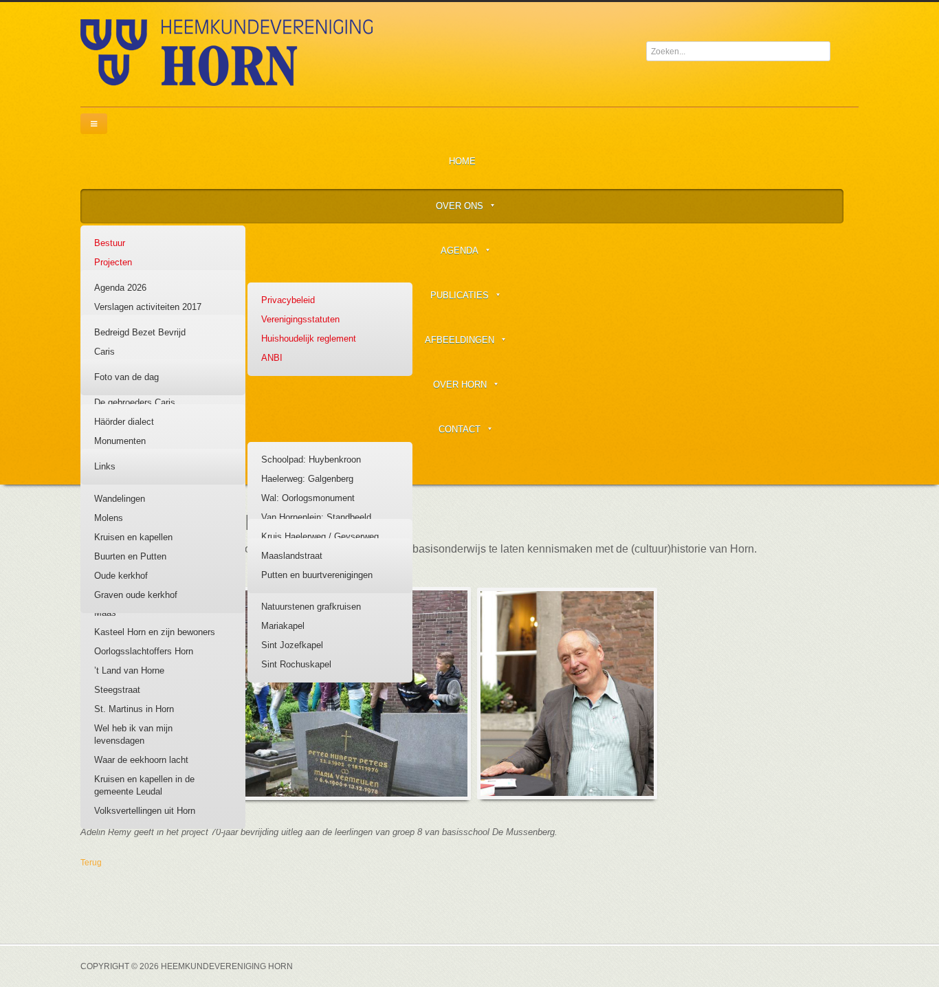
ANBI (272, 358)
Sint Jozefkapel (292, 645)
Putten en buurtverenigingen (317, 575)
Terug (91, 862)
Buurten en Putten (130, 556)
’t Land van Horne (129, 670)
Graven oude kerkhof (135, 595)
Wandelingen (119, 498)
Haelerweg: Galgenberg (307, 479)
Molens (108, 518)
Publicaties (459, 295)
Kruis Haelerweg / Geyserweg (320, 536)
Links (104, 466)
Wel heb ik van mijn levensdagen (133, 734)
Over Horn (460, 384)
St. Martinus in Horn (134, 709)
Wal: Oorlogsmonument (308, 498)
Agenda (459, 250)
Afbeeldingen (459, 340)
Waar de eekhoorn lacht (141, 760)
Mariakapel (283, 626)
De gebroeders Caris (134, 402)
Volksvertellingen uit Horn (144, 811)
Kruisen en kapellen (133, 537)
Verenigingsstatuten (300, 319)
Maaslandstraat (291, 556)
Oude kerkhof (121, 575)
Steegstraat (117, 690)
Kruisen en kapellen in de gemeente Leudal (144, 785)
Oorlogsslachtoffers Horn (143, 651)
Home (462, 161)
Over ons (459, 206)
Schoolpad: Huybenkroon (311, 459)
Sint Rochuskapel (296, 664)
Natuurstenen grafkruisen (311, 606)
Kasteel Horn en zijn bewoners (154, 632)
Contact (459, 429)
